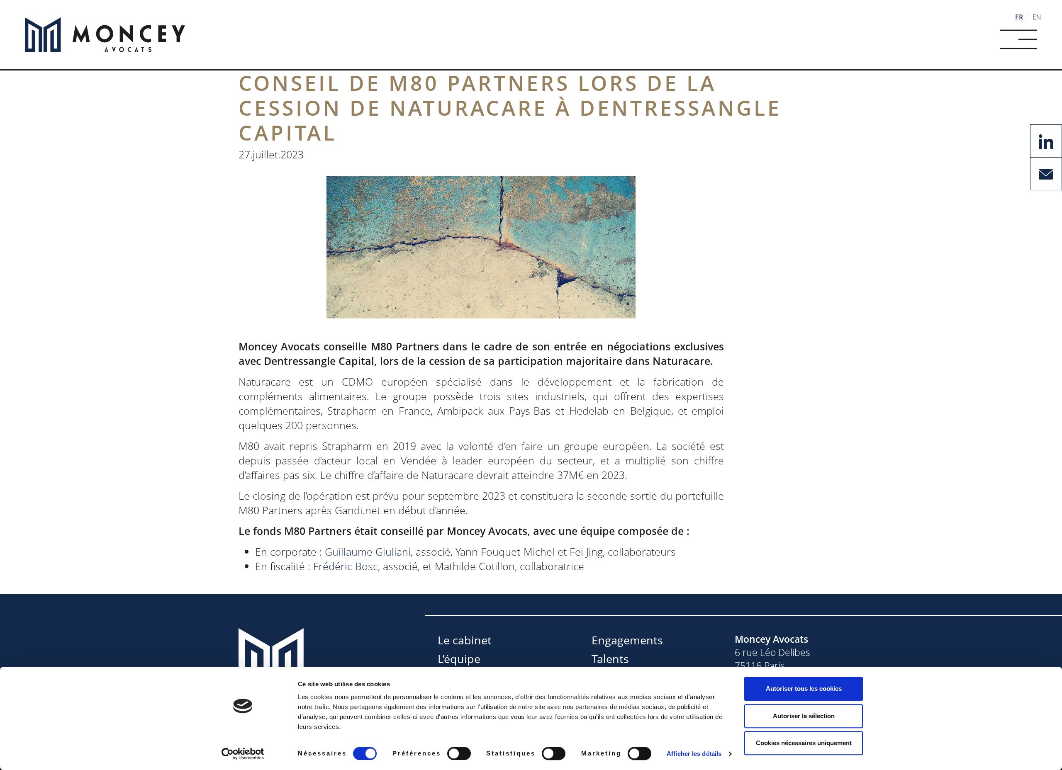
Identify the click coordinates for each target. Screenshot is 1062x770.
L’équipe (459, 658)
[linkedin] (1046, 140)
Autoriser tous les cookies (804, 688)
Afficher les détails (694, 753)
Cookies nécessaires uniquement (804, 742)
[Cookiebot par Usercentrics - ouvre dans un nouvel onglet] (243, 754)
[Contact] (1046, 173)
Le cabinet (465, 640)
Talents (610, 658)
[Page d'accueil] (105, 34)
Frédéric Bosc (345, 566)
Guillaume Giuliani (368, 551)
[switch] (459, 753)
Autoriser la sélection (804, 715)
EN (1037, 17)
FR (1019, 17)
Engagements (627, 640)
